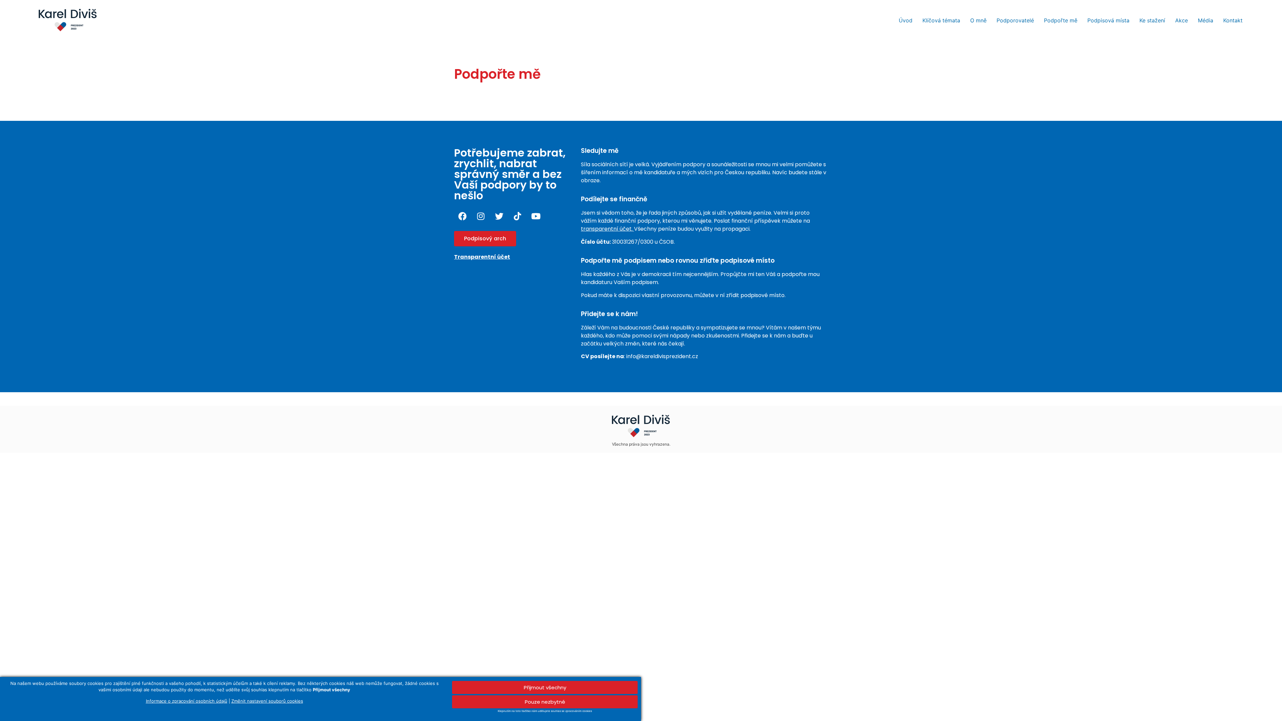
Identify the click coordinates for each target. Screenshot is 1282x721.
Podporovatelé (1015, 20)
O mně (978, 20)
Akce (1181, 20)
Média (1205, 20)
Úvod (905, 20)
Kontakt (1233, 20)
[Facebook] (462, 216)
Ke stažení (1152, 20)
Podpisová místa (1108, 20)
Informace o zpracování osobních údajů (186, 701)
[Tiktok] (517, 216)
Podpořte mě (1060, 20)
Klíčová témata (941, 20)
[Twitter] (499, 216)
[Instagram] (480, 216)
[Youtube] (535, 216)
